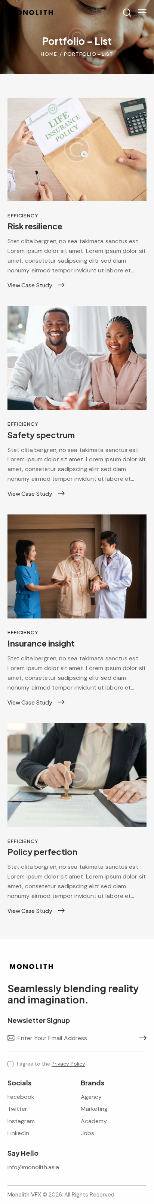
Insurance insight (41, 643)
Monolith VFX (24, 1194)
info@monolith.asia (33, 1167)
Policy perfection (42, 851)
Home (49, 54)
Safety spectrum (41, 435)
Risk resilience (34, 226)
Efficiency (22, 216)
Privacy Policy (68, 1064)
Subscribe (141, 1038)
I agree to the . (51, 1063)
